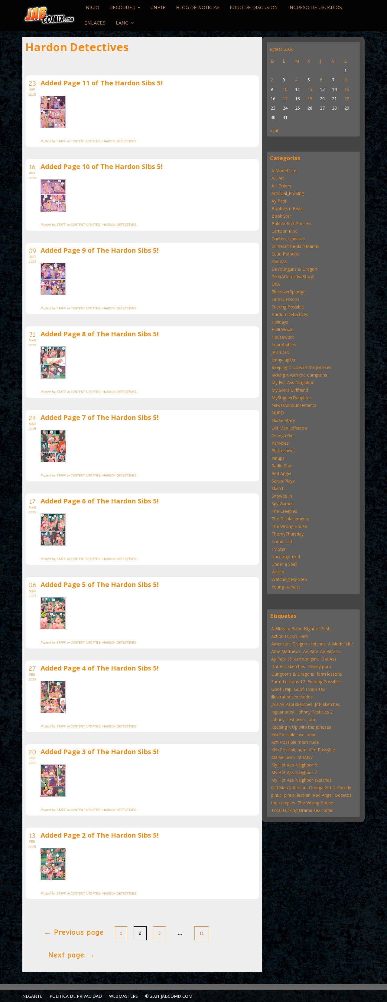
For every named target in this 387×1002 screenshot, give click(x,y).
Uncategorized (286, 556)
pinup (276, 795)
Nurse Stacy (283, 420)
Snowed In (282, 496)
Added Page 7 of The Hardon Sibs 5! (100, 417)
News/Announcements (294, 405)
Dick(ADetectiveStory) (293, 276)
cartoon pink (306, 659)
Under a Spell (284, 564)
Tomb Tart (282, 541)
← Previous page (74, 932)
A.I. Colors (281, 186)
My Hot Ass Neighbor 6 (294, 765)
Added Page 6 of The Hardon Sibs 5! (100, 500)
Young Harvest (286, 587)
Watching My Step (289, 579)
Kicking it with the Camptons (299, 375)
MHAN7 (305, 757)
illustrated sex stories (292, 697)
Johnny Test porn (288, 719)
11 (202, 933)
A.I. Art (278, 178)
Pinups (278, 458)
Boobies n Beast (288, 208)
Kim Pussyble (322, 750)
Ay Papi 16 (281, 659)
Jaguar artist (283, 712)
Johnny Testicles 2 (315, 712)
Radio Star (282, 466)
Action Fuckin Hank (289, 636)
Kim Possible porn (289, 750)
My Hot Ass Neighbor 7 (294, 772)
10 (285, 89)
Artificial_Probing (288, 193)
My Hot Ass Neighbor (293, 382)
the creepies (283, 803)
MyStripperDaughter (291, 397)
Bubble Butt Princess (292, 223)
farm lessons (329, 674)
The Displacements (290, 519)
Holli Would (283, 329)
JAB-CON (280, 352)
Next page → (71, 955)
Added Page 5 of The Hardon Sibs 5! (100, 584)
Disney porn (319, 666)
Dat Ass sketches (288, 666)
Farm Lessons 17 (288, 681)
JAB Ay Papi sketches (291, 704)
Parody (344, 787)
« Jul (274, 130)
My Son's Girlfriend (290, 390)
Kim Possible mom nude (295, 742)
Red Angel (281, 473)
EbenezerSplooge (289, 292)
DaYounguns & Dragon (294, 269)
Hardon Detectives (290, 314)
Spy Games (283, 503)
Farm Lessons (285, 299)
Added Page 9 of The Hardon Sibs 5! (100, 250)
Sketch (278, 488)
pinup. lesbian (297, 795)
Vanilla (278, 572)
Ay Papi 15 (330, 651)
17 (285, 98)
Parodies (280, 443)
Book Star (281, 216)
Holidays (280, 322)
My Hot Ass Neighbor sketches (301, 780)
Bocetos (343, 795)
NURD (278, 413)
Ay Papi (279, 201)
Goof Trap (281, 689)
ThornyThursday (288, 534)
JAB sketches (327, 704)
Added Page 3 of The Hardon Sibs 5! (100, 751)
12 (309, 89)
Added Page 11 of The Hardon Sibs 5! (102, 82)
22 (346, 98)
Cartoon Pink (284, 231)
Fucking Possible (288, 307)
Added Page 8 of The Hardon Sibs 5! (100, 333)
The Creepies (284, 511)
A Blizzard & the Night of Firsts (301, 628)
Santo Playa (283, 481)
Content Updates (288, 239)
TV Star (279, 549)
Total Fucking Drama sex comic (302, 810)
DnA (276, 284)
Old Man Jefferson (289, 428)
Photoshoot (283, 450)
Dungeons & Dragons (292, 674)
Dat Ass (279, 261)
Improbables (284, 345)
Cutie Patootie (286, 254)
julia (311, 719)
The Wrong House (289, 526)
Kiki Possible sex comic (293, 734)
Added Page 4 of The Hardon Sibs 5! (100, 667)
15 (346, 89)
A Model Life (284, 170)
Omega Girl (283, 435)
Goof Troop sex (309, 689)
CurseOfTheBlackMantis (295, 246)
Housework (283, 337)
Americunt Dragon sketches (298, 644)
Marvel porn (283, 757)
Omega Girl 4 (322, 787)
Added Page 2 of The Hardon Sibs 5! (100, 834)
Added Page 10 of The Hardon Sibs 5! (102, 166)
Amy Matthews (286, 651)
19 (309, 98)
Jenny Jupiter (284, 360)
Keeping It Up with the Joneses (301, 367)
